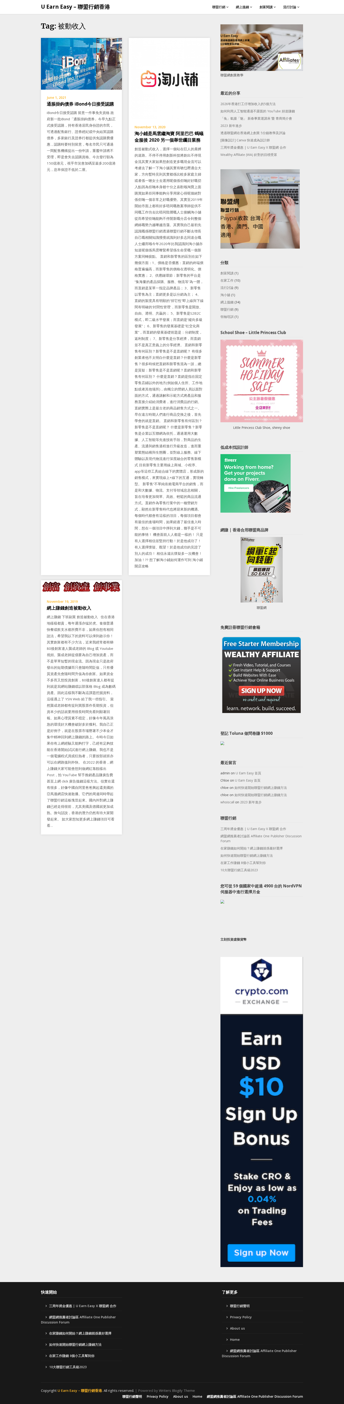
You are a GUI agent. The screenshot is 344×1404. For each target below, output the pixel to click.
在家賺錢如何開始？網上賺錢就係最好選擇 (251, 848)
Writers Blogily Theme (177, 1390)
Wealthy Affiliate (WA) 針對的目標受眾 (248, 154)
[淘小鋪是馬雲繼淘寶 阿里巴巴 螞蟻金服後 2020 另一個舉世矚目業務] (169, 78)
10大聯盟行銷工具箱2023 (239, 870)
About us (237, 1328)
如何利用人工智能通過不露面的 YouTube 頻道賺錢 (257, 111)
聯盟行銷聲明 (240, 1306)
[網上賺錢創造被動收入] (81, 586)
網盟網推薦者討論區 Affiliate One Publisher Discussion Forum (261, 838)
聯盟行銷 (218, 7)
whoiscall (227, 802)
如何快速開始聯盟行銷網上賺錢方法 (260, 787)
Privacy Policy (241, 1317)
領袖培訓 (227, 316)
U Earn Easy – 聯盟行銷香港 (75, 6)
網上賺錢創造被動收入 (69, 608)
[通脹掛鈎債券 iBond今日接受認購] (81, 63)
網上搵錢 (242, 7)
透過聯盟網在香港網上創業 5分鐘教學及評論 (252, 133)
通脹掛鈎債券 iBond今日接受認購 (80, 104)
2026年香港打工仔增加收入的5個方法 (248, 104)
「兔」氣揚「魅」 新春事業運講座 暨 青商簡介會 (256, 118)
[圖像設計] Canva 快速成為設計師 (245, 140)
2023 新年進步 (231, 125)
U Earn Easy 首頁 (248, 773)
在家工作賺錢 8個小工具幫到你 (243, 862)
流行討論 (289, 7)
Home (235, 1339)
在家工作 (227, 280)
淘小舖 (225, 295)
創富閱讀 (266, 7)
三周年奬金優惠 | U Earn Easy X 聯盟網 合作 (253, 147)
